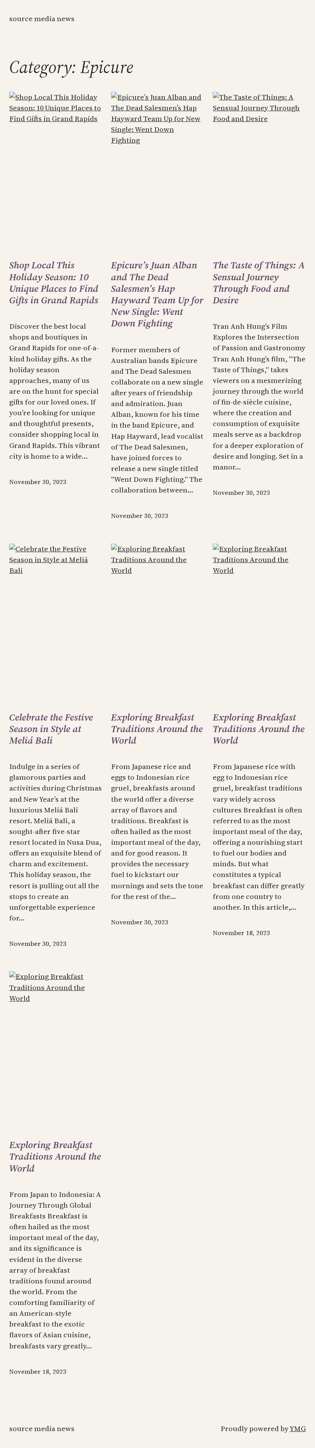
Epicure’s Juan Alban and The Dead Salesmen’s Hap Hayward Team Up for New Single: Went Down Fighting (157, 294)
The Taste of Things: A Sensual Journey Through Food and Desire (259, 282)
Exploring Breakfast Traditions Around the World (157, 728)
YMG (298, 1428)
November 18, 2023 (241, 933)
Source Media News (42, 18)
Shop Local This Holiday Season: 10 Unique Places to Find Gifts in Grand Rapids (53, 282)
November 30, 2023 (37, 482)
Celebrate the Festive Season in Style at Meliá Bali (51, 728)
